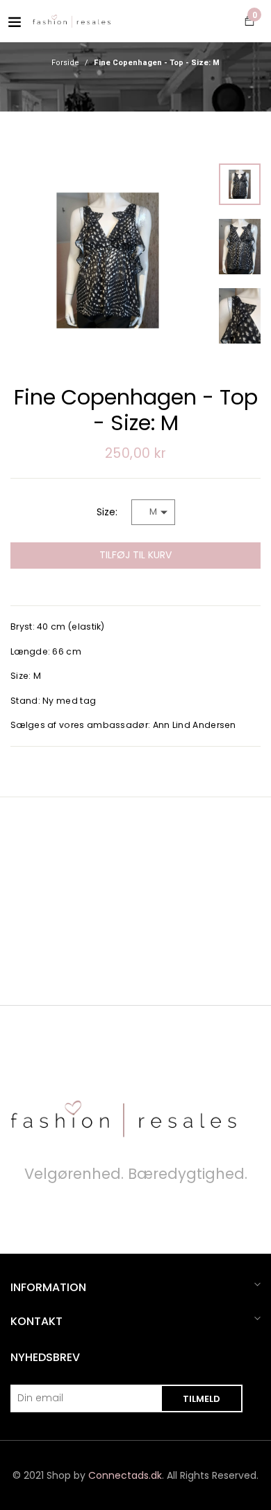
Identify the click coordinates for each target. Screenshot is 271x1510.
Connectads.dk (125, 1475)
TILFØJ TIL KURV (135, 555)
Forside (65, 63)
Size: (107, 512)
